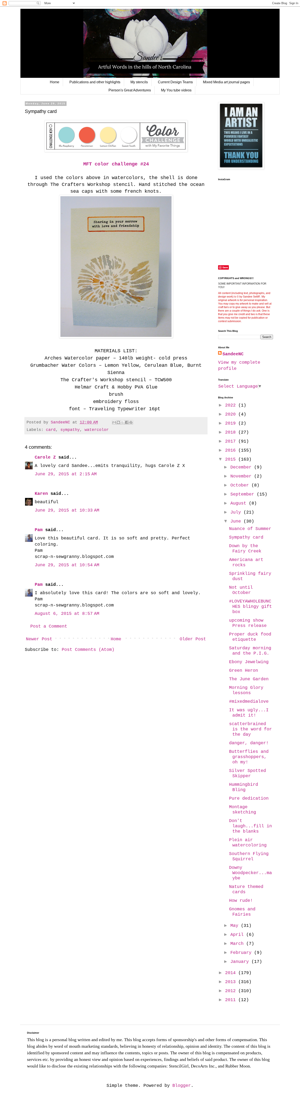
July (237, 512)
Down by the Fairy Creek (245, 548)
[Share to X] (122, 422)
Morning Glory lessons (246, 690)
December (242, 467)
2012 (231, 990)
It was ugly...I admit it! (249, 713)
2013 (231, 981)
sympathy (70, 430)
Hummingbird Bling (243, 787)
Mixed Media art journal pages (226, 82)
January (240, 961)
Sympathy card (246, 537)
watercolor (97, 430)
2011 (231, 999)
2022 (231, 405)
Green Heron (243, 670)
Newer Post (39, 639)
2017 (231, 441)
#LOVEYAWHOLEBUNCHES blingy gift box (250, 606)
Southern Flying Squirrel (249, 856)
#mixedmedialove (249, 701)
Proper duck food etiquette (250, 637)
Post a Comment (48, 626)
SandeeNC (233, 354)
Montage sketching (242, 809)
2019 (231, 423)
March (238, 943)
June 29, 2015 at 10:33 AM (67, 510)
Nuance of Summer (250, 528)
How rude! (241, 900)
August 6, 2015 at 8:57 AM (67, 613)
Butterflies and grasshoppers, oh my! (249, 757)
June (237, 521)
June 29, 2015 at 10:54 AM (67, 565)
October (240, 485)
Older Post (193, 639)
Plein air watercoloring (248, 842)
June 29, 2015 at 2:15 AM (66, 474)
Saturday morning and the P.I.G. (250, 651)
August (239, 503)
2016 (231, 450)
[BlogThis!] (118, 422)
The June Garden (249, 679)
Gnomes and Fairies (242, 912)
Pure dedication (249, 798)
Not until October (241, 590)
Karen (41, 493)
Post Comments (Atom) (88, 649)
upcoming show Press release (248, 623)
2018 (231, 432)
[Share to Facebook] (127, 422)
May (235, 925)
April (238, 934)
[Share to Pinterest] (131, 422)
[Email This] (114, 422)
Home (54, 82)
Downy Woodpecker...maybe (250, 873)
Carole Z (45, 457)
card (51, 430)
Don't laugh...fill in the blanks (250, 826)
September (243, 494)
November (242, 476)
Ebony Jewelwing (249, 661)
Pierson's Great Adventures (129, 90)
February (242, 952)
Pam (39, 529)
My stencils (139, 82)
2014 (231, 972)
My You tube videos (176, 90)
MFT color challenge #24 (116, 164)
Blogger (181, 1085)
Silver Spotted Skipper (247, 773)
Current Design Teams (175, 82)
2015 (231, 459)
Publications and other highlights (94, 82)
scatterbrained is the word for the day (250, 729)
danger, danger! (249, 743)
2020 (231, 414)
